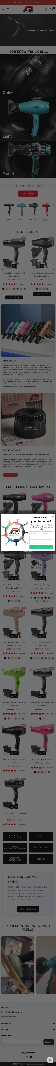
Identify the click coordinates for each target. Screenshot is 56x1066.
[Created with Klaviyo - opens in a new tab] (28, 551)
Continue (41, 547)
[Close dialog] (53, 515)
